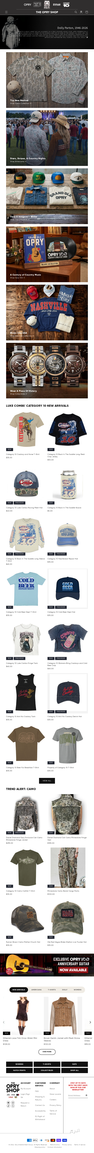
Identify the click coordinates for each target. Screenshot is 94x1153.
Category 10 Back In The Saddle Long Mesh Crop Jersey (66, 455)
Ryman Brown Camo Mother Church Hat (23, 942)
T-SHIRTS (47, 1064)
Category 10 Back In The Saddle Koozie (64, 508)
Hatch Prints (19, 1070)
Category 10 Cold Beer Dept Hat (61, 612)
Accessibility (40, 1111)
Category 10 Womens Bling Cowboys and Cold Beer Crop (67, 664)
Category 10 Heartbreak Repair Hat (62, 559)
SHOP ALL (74, 1070)
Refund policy (55, 1144)
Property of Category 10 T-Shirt (60, 768)
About (52, 1089)
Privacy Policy (55, 1105)
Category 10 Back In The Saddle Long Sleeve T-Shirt (25, 560)
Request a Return (25, 1104)
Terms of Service (53, 1112)
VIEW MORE (47, 1052)
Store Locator (55, 1094)
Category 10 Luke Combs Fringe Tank (22, 663)
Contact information (55, 1147)
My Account (26, 1089)
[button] (6, 12)
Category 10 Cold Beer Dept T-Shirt (21, 612)
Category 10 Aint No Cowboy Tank (20, 716)
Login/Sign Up (25, 1095)
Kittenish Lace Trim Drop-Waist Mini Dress (20, 1039)
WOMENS (19, 1064)
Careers (53, 1100)
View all (47, 781)
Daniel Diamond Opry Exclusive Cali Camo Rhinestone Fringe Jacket (24, 839)
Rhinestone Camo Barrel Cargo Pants (63, 891)
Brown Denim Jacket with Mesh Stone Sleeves (62, 1039)
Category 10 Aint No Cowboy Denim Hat (64, 716)
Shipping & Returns (39, 1098)
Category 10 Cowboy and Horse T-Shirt (23, 454)
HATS (74, 1064)
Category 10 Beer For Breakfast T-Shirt (22, 768)
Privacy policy (67, 1144)
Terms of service (79, 1144)
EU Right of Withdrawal (40, 1118)
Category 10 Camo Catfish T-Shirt (20, 891)
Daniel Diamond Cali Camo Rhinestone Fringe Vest (67, 839)
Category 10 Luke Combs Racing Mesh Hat (24, 508)
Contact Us (40, 1105)
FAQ (37, 1091)
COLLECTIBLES (47, 1070)
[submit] (86, 1095)
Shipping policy (40, 1147)
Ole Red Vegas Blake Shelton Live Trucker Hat (67, 942)
